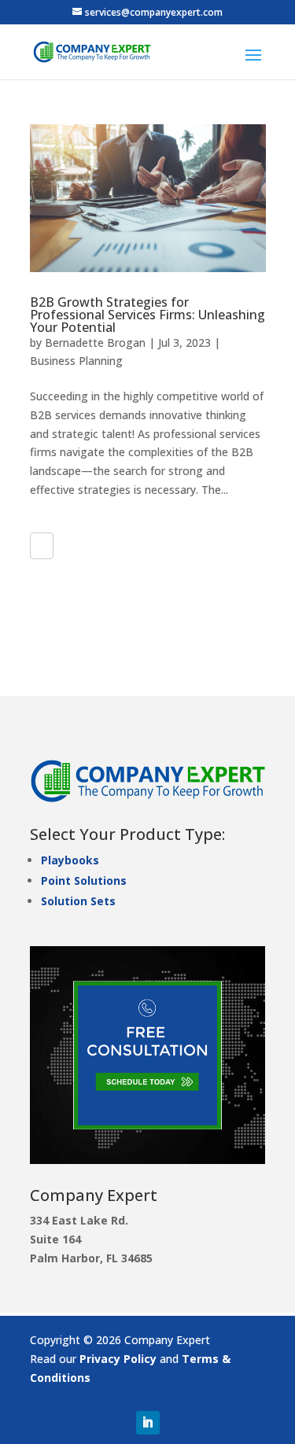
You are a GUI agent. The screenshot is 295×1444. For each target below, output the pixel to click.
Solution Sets (78, 900)
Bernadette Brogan (95, 342)
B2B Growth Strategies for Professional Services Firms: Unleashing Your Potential (147, 314)
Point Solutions (84, 880)
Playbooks (70, 860)
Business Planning (76, 360)
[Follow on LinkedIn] (148, 1423)
